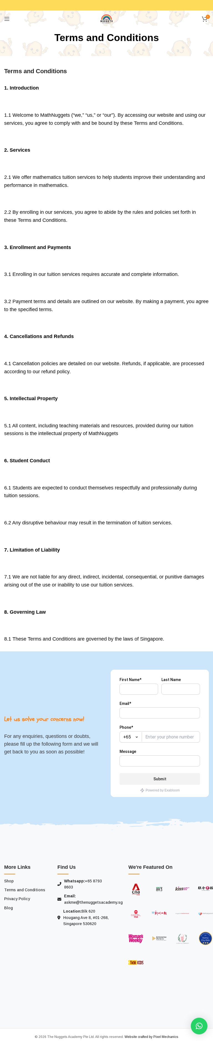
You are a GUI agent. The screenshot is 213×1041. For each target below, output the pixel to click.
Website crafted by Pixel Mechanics (151, 1037)
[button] (199, 1026)
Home (84, 48)
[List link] (26, 881)
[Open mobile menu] (6, 18)
